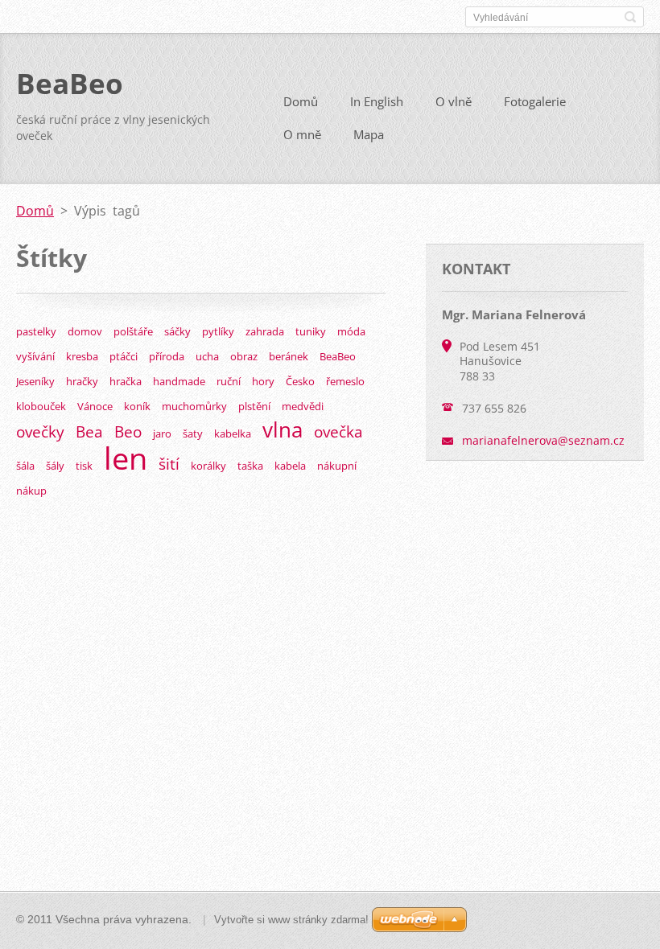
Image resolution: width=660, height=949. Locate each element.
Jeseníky (35, 381)
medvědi (303, 406)
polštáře (133, 331)
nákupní (337, 465)
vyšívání (35, 356)
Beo (128, 431)
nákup (31, 490)
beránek (288, 356)
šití (169, 463)
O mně (302, 134)
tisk (84, 465)
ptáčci (123, 356)
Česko (300, 381)
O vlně (453, 101)
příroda (166, 356)
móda (351, 331)
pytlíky (218, 331)
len (125, 458)
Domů (300, 101)
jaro (162, 433)
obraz (244, 356)
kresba (82, 356)
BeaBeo (338, 356)
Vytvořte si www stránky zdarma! (291, 920)
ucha (207, 356)
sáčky (177, 331)
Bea (89, 431)
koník (137, 406)
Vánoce (95, 406)
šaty (193, 433)
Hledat (630, 17)
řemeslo (345, 381)
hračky (82, 381)
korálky (208, 465)
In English (376, 101)
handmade (179, 381)
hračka (125, 381)
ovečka (338, 431)
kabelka (232, 433)
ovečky (40, 431)
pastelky (36, 331)
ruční (229, 381)
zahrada (264, 331)
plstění (254, 406)
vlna (282, 430)
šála (25, 465)
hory (263, 381)
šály (55, 465)
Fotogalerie (535, 101)
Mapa (368, 134)
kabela (290, 465)
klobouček (41, 406)
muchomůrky (194, 406)
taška (250, 465)
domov (85, 331)
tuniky (310, 331)
